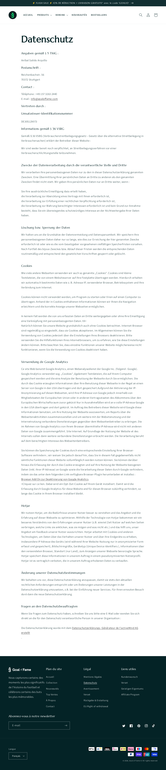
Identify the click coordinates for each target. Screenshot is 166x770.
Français (16, 755)
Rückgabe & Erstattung (96, 700)
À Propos (51, 700)
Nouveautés (52, 688)
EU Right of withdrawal (96, 706)
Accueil (50, 676)
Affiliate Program (130, 694)
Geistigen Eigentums (132, 688)
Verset (87, 694)
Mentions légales (93, 676)
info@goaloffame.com (44, 99)
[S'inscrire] (66, 725)
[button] (44, 15)
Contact (50, 706)
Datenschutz (90, 682)
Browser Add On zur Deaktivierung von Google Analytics (54, 479)
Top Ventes (52, 694)
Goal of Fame (134, 760)
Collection (51, 682)
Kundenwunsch (129, 676)
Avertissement (91, 688)
